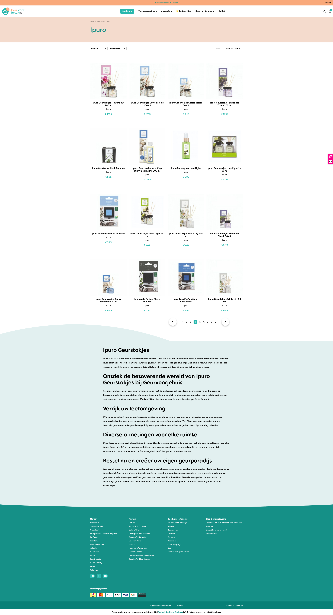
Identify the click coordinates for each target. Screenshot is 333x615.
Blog (169, 548)
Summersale (211, 533)
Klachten (171, 533)
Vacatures (172, 540)
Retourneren (173, 530)
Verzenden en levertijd (177, 522)
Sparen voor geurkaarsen (178, 551)
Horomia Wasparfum (138, 548)
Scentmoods (95, 559)
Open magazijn (174, 544)
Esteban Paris (135, 540)
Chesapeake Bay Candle (139, 533)
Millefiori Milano (97, 544)
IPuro (92, 555)
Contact (171, 537)
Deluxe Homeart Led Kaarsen (141, 555)
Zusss (92, 566)
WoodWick (94, 522)
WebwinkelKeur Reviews (170, 612)
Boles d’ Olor (134, 530)
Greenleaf (94, 530)
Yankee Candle (96, 526)
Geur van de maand (204, 11)
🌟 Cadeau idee (183, 11)
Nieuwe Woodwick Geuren (166, 2)
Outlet (222, 11)
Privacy (180, 605)
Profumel (94, 537)
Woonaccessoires (146, 11)
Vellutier (93, 548)
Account (328, 3)
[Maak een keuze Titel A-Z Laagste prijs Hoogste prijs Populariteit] (233, 48)
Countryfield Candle (137, 537)
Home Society (96, 562)
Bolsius (132, 544)
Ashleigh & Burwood (137, 526)
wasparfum (166, 11)
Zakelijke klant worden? (216, 530)
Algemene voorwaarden (160, 605)
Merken (126, 11)
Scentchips (94, 540)
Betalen (171, 526)
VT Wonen (94, 551)
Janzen (132, 522)
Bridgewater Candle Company (103, 533)
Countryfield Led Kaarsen (140, 559)
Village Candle (135, 551)
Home (92, 21)
